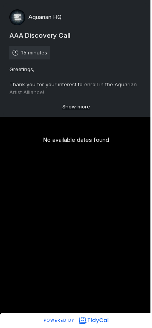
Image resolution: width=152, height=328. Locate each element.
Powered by (60, 320)
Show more (76, 106)
